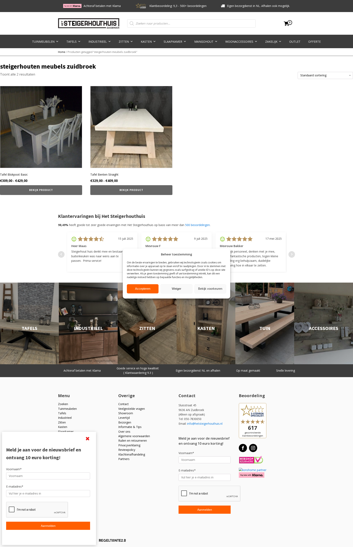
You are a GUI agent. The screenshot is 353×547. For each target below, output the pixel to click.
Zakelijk (271, 41)
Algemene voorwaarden (134, 436)
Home (61, 52)
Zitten (124, 41)
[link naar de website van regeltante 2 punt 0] (109, 542)
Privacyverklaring (129, 445)
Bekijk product (41, 190)
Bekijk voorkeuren (210, 288)
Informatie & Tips (130, 427)
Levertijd (124, 418)
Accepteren (142, 288)
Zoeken (63, 404)
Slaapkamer (173, 41)
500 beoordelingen (197, 225)
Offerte (314, 41)
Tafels (71, 41)
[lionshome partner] (252, 470)
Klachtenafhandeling (131, 454)
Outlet (294, 41)
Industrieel (97, 41)
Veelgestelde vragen (131, 409)
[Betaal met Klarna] (251, 475)
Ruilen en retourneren (132, 440)
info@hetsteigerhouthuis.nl (204, 424)
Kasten (146, 41)
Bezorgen (124, 422)
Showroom (125, 413)
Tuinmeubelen (43, 41)
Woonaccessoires (239, 41)
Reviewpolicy (126, 450)
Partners (124, 459)
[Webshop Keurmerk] (251, 460)
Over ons (124, 431)
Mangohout (203, 41)
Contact (123, 404)
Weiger (176, 288)
